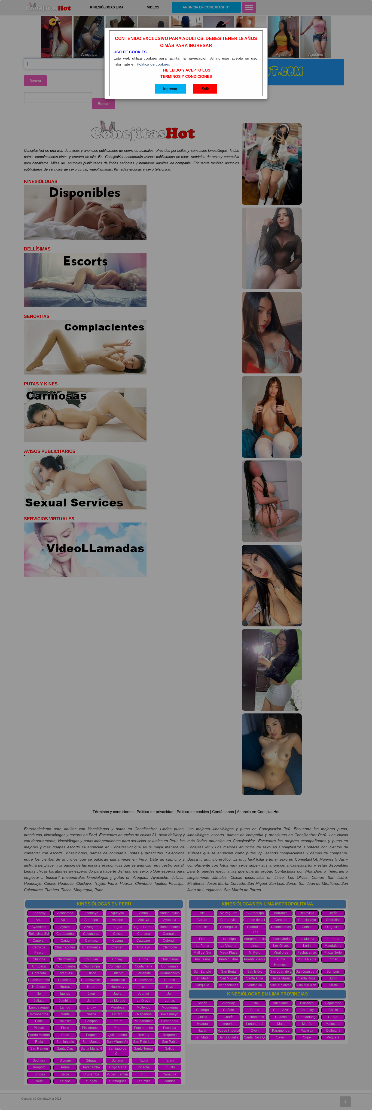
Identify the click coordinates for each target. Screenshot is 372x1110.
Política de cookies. (153, 64)
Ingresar (170, 88)
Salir (205, 88)
